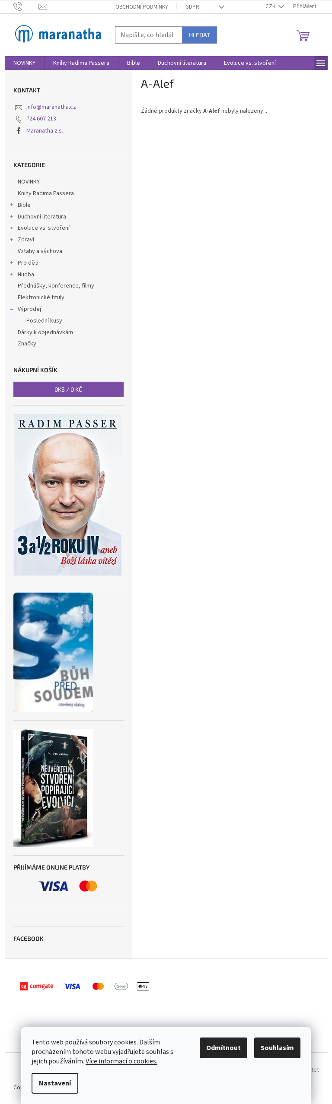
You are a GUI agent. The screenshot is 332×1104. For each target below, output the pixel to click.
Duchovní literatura (42, 216)
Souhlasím (277, 1048)
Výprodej (29, 309)
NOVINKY (29, 181)
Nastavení (55, 1083)
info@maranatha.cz (51, 107)
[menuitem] (24, 63)
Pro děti (28, 263)
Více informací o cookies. (121, 1061)
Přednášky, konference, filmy (56, 286)
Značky (27, 343)
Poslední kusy (44, 320)
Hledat (199, 34)
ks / (68, 389)
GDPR (192, 7)
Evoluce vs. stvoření (44, 228)
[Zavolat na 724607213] (26, 6)
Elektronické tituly (41, 297)
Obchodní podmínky (141, 7)
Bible (24, 205)
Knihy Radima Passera (46, 193)
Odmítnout (223, 1048)
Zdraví (26, 239)
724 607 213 (41, 118)
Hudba (26, 274)
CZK (271, 6)
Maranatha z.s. (44, 131)
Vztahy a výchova (40, 251)
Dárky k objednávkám (45, 332)
